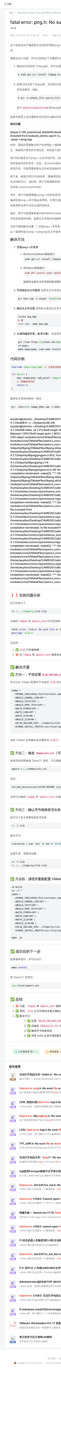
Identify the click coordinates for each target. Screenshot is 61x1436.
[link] (11, 13)
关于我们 (51, 1358)
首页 (11, 13)
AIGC (45, 35)
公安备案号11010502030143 (30, 1363)
